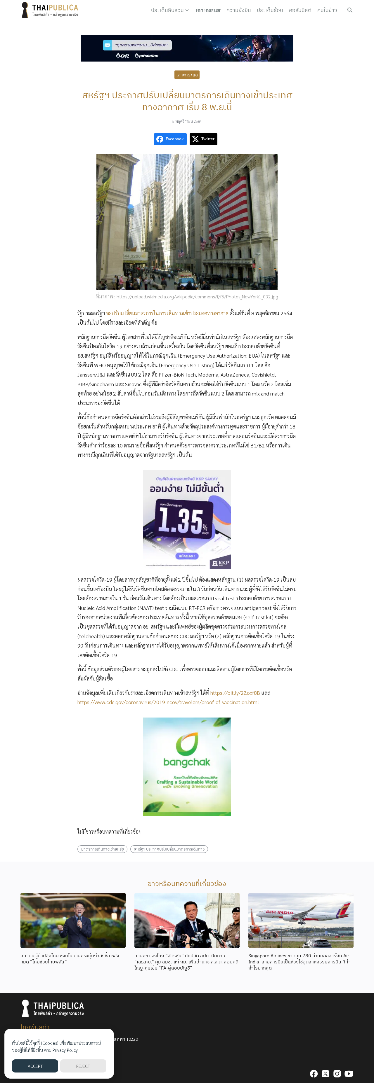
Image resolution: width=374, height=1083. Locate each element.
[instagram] (337, 1073)
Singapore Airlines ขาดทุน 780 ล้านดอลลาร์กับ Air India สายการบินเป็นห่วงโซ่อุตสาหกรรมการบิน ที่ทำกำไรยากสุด (299, 962)
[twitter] (325, 1073)
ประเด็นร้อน (270, 10)
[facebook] (313, 1073)
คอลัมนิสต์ (300, 10)
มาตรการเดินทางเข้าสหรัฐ (102, 849)
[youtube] (349, 1073)
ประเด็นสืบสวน (167, 10)
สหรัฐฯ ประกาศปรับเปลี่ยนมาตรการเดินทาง (169, 849)
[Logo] (51, 10)
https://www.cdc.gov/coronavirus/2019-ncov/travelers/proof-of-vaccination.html (168, 702)
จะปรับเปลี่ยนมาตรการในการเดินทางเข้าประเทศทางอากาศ (167, 313)
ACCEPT (35, 1066)
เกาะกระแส (208, 10)
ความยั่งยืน (238, 10)
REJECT (83, 1066)
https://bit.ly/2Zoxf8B (235, 692)
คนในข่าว (327, 10)
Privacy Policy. (66, 1050)
